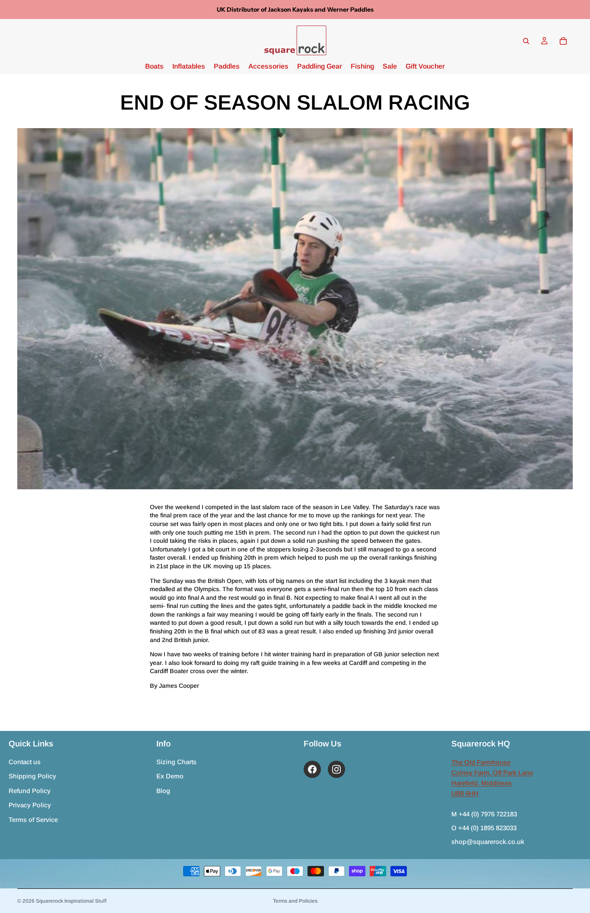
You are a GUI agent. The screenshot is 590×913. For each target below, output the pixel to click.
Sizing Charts (176, 761)
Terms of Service (33, 819)
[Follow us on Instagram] (336, 769)
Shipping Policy (32, 776)
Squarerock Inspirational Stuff (71, 901)
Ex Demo (170, 776)
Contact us (25, 761)
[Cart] (563, 40)
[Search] (526, 40)
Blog (163, 790)
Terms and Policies (295, 901)
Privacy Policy (30, 805)
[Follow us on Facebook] (312, 769)
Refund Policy (30, 790)
